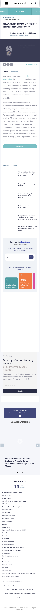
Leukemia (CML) (7, 509)
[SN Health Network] (20, 486)
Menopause (6, 553)
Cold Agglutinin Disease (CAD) (12, 507)
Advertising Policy (30, 593)
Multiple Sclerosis (8, 544)
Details (5, 71)
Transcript (14, 71)
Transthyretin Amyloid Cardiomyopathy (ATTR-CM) (18, 573)
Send (31, 257)
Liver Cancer (6, 533)
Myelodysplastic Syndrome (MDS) (12, 547)
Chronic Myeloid (7, 504)
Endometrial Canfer (8, 515)
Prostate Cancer (7, 564)
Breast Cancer (6, 498)
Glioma (4, 524)
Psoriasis (5, 559)
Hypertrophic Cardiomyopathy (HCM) (14, 530)
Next (38, 445)
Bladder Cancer (7, 495)
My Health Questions (18, 589)
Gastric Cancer (7, 521)
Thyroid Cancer (7, 570)
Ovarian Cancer (7, 562)
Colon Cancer (6, 512)
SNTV (8, 589)
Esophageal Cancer (8, 518)
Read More (19, 146)
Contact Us (20, 598)
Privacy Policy (18, 593)
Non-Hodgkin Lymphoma (10, 556)
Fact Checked (9, 17)
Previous (2, 445)
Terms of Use (9, 593)
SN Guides (29, 589)
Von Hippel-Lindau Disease (10, 576)
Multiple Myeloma (8, 541)
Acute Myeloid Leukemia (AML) (12, 492)
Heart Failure (6, 527)
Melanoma (5, 538)
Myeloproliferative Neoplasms (11, 550)
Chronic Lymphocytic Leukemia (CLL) (14, 501)
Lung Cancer (6, 536)
